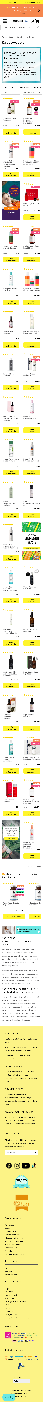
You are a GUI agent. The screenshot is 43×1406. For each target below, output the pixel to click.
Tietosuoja (9, 1268)
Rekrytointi (9, 1298)
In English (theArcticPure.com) (17, 1318)
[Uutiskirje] (35, 1152)
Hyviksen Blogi (11, 1295)
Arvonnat (8, 1305)
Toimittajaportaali (12, 1311)
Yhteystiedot (10, 1225)
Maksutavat (9, 1228)
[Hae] (38, 27)
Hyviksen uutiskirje (12, 1244)
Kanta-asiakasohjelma (14, 1241)
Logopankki (9, 1308)
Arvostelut (9, 1292)
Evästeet (8, 1271)
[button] (37, 21)
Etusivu (4, 37)
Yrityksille (8, 1251)
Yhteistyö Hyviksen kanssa (15, 1301)
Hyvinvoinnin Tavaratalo (21, 1393)
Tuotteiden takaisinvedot (15, 1254)
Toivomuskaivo (11, 1248)
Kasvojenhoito (22, 37)
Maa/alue (17, 1377)
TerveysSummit (11, 1314)
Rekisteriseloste (11, 1275)
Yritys (7, 1288)
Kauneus (12, 37)
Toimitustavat (10, 1231)
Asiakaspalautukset (12, 1235)
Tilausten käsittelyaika (14, 1238)
